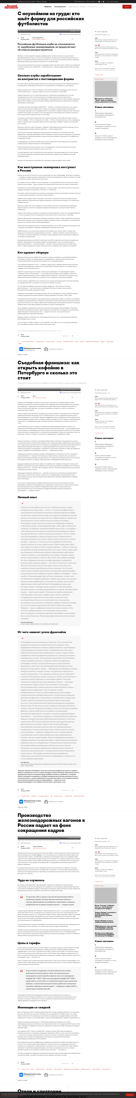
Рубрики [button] (48, 7)
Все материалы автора (39, 39)
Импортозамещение (68, 341)
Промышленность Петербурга (71, 1069)
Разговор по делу (25, 796)
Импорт (59, 341)
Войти (127, 6)
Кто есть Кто (92, 7)
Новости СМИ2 (22, 354)
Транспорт (49, 1069)
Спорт (19, 343)
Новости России (40, 341)
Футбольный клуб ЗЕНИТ (92, 341)
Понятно (130, 1095)
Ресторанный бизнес (43, 796)
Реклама (83, 7)
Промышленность (86, 1069)
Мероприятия (73, 7)
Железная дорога (58, 1069)
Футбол (103, 341)
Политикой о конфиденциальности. (11, 1095)
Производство (110, 341)
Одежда (82, 341)
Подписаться (81, 1)
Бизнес (32, 1069)
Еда (51, 796)
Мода (76, 341)
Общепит (33, 796)
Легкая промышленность (28, 341)
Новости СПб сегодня (79, 796)
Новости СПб (68, 796)
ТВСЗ (39, 855)
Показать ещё (99, 74)
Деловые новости (50, 341)
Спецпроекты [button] (60, 7)
